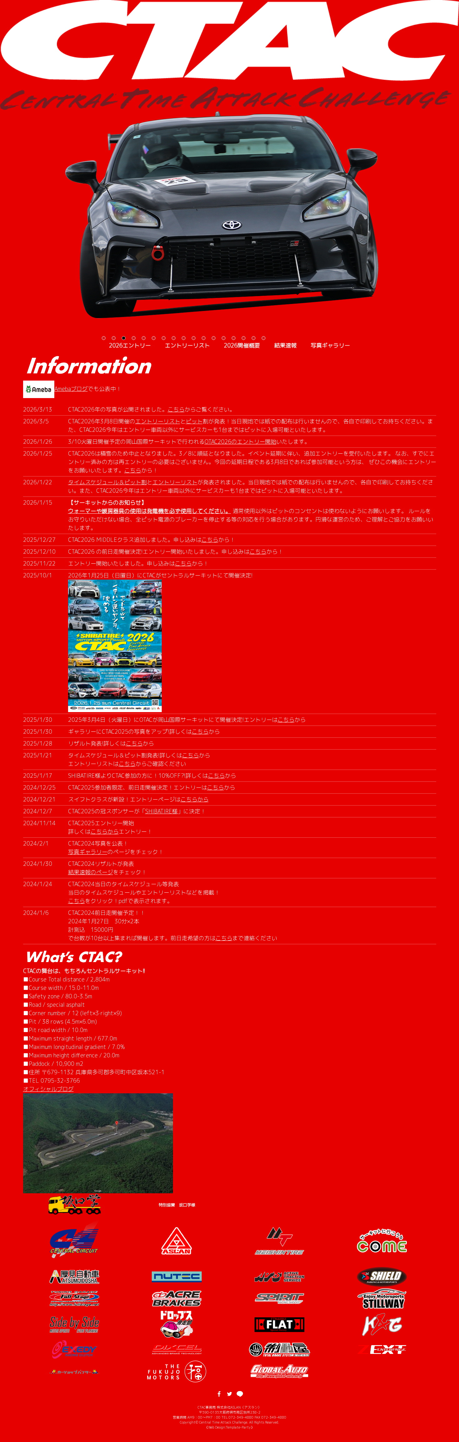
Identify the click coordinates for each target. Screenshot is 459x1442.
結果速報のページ (90, 872)
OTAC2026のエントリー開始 (240, 442)
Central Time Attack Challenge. (224, 1422)
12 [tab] (213, 338)
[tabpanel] (229, 214)
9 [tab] (183, 338)
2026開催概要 (242, 345)
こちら (176, 409)
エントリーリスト (187, 345)
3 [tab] (124, 338)
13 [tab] (223, 338)
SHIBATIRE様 (161, 811)
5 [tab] (144, 338)
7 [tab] (163, 338)
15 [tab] (243, 338)
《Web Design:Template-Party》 (229, 1427)
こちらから (194, 799)
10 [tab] (193, 338)
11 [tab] (203, 338)
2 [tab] (114, 338)
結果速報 (285, 345)
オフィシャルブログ (48, 1089)
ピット (194, 421)
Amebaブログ (71, 389)
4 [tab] (134, 338)
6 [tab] (153, 338)
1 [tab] (104, 338)
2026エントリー (130, 345)
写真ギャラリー (330, 345)
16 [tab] (253, 338)
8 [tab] (173, 338)
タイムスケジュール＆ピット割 (107, 482)
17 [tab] (263, 338)
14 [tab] (233, 338)
